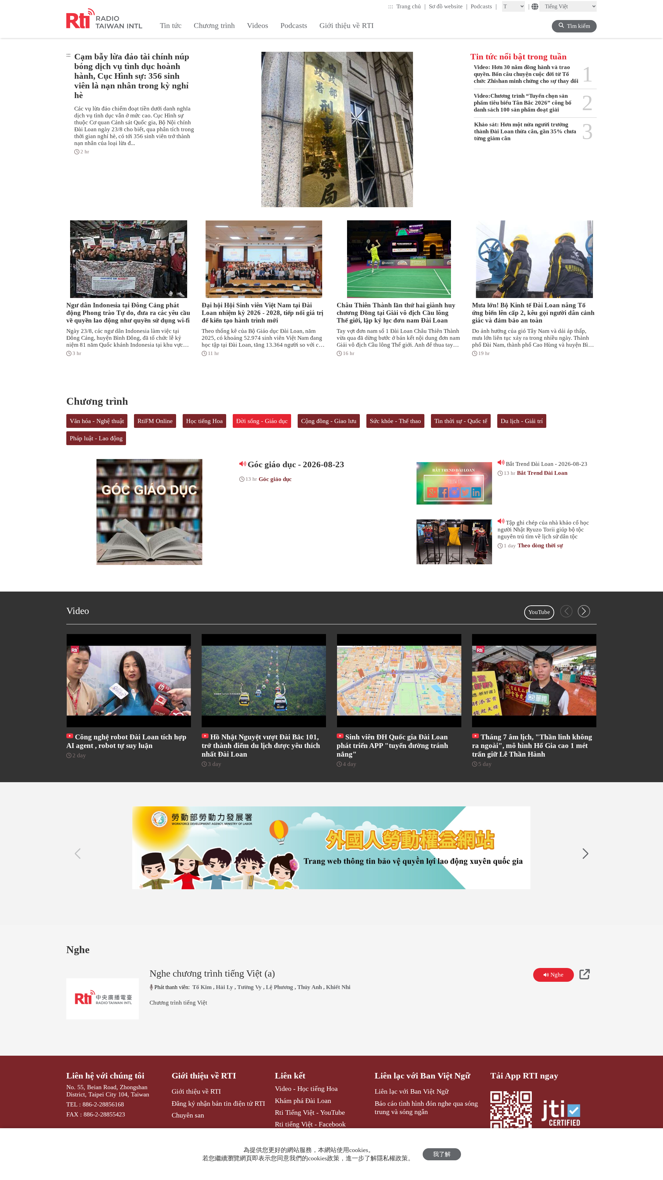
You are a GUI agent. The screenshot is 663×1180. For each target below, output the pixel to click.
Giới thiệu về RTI (204, 1075)
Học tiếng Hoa (204, 421)
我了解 (442, 1154)
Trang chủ (411, 6)
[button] (584, 611)
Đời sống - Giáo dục (262, 421)
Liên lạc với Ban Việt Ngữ (422, 1075)
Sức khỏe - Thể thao (395, 421)
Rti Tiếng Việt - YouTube (310, 1112)
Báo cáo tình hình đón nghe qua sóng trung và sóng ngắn (426, 1107)
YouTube (539, 612)
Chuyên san (188, 1115)
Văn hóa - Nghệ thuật (97, 421)
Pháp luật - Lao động (96, 438)
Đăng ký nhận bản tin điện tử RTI (218, 1103)
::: (390, 6)
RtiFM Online (155, 421)
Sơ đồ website (448, 6)
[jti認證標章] (565, 1114)
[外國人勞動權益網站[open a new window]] (331, 847)
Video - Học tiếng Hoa (306, 1088)
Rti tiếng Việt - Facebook (310, 1124)
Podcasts (484, 6)
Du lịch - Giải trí (522, 421)
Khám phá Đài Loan (303, 1100)
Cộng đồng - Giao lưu (328, 421)
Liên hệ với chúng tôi (105, 1075)
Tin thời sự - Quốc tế (460, 421)
